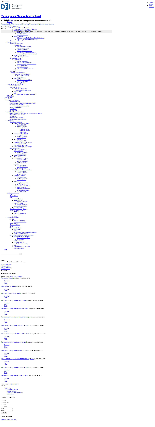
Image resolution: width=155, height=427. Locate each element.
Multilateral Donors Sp (13, 293)
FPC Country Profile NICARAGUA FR (17, 333)
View (5, 282)
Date (11, 276)
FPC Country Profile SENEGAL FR (16, 325)
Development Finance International (21, 16)
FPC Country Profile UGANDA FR (16, 308)
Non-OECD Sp (11, 286)
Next (12, 384)
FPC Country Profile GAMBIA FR (16, 350)
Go (20, 253)
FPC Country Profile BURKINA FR (16, 367)
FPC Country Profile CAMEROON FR (17, 359)
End (16, 384)
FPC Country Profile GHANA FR (16, 342)
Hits (15, 276)
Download (6, 280)
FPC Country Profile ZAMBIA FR (16, 300)
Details (5, 283)
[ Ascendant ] (19, 276)
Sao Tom (9, 278)
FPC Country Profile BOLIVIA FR (16, 375)
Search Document (5, 269)
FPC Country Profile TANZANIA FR (17, 317)
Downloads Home (5, 266)
